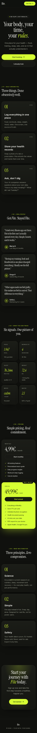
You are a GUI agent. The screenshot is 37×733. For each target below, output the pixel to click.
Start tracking (17, 57)
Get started (17, 702)
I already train (19, 64)
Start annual (18, 499)
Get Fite (28, 3)
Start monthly (18, 457)
